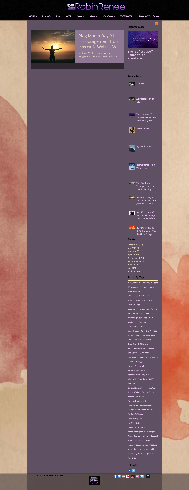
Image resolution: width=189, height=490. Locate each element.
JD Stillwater (143, 344)
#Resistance (133, 287)
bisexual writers (141, 445)
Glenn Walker (145, 339)
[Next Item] (153, 39)
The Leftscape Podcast (137, 418)
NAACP (151, 379)
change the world (141, 449)
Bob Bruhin (148, 317)
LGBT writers (144, 353)
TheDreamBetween (135, 423)
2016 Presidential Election (138, 296)
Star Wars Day (147, 409)
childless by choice (135, 453)
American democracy (136, 309)
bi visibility (140, 440)
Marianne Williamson (136, 370)
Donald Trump (133, 335)
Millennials (132, 379)
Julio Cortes (132, 353)
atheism (146, 436)
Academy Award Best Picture (140, 300)
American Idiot (134, 304)
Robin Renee (133, 405)
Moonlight (142, 379)
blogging (153, 445)
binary (130, 445)
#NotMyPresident (150, 283)
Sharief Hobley (134, 409)
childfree (153, 449)
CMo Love (143, 322)
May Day (145, 374)
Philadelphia (133, 396)
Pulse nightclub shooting (138, 401)
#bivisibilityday (134, 291)
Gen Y (136, 339)
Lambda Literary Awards (148, 357)
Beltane (149, 313)
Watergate (151, 431)
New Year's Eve (134, 392)
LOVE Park (132, 357)
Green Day (132, 344)
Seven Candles (146, 405)
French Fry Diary (148, 335)
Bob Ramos (132, 322)
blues (130, 449)
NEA (129, 383)
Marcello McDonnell (136, 366)
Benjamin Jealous (135, 317)
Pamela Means (148, 392)
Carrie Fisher (133, 326)
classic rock (132, 458)
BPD (129, 313)
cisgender (149, 453)
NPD (134, 383)
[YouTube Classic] (127, 476)
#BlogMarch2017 (134, 283)
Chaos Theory (133, 331)
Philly (141, 396)
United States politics (136, 431)
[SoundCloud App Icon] (123, 476)
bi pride (131, 440)
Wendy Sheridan (134, 436)
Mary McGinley (134, 374)
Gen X (130, 339)
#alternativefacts (146, 287)
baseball (154, 436)
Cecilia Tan (144, 326)
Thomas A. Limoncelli (136, 427)
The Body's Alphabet (136, 414)
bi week (149, 440)
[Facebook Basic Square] (129, 470)
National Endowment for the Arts (142, 388)
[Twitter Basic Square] (133, 470)
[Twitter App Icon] (119, 476)
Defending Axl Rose (149, 331)
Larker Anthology (135, 361)
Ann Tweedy (152, 309)
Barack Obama (139, 313)
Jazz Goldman (148, 348)
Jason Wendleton (135, 348)
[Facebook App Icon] (115, 476)
